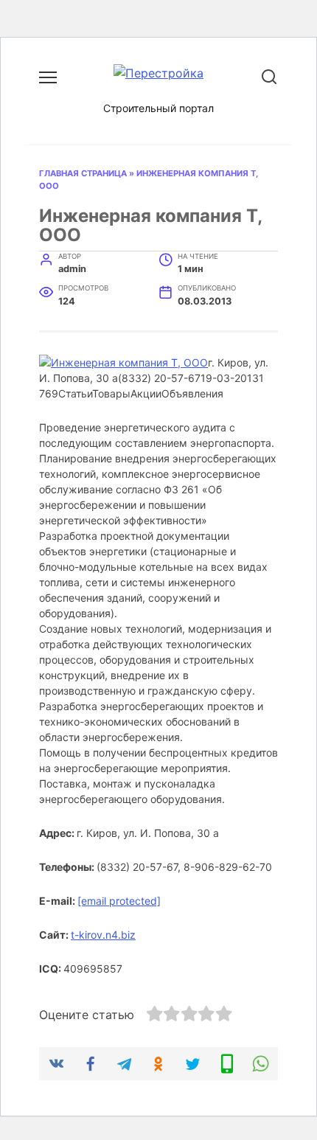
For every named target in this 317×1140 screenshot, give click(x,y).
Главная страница (83, 173)
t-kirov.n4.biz (103, 934)
